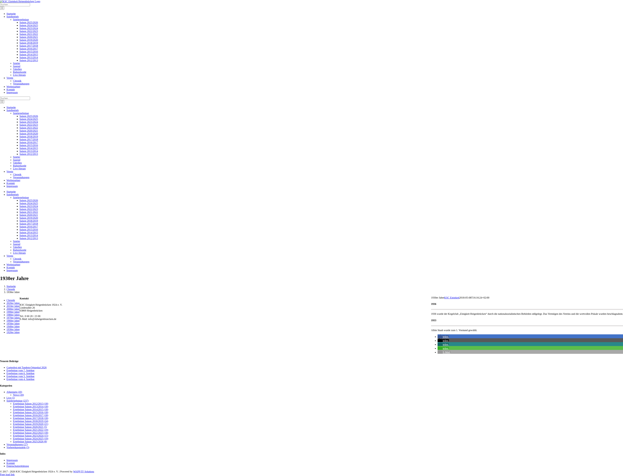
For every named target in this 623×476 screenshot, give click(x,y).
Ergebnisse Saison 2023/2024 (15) (30, 435)
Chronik (10, 300)
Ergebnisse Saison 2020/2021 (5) (30, 427)
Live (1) (10, 397)
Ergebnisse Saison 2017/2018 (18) (30, 418)
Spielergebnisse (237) (17, 400)
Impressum (12, 460)
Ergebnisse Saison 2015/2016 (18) (30, 412)
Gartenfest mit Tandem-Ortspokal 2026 (26, 367)
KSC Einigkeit (451, 297)
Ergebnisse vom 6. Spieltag (20, 373)
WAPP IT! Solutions (83, 471)
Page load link (7, 474)
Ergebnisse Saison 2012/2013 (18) (30, 403)
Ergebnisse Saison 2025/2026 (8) (30, 441)
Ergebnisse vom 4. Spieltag (20, 379)
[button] (443, 336)
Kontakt (10, 463)
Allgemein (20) (14, 392)
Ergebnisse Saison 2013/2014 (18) (30, 406)
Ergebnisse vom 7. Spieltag (20, 370)
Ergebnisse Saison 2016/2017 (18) (30, 415)
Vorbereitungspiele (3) (17, 447)
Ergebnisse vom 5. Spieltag (20, 376)
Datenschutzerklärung (17, 466)
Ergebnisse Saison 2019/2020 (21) (30, 424)
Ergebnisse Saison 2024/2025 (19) (30, 438)
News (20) (18, 395)
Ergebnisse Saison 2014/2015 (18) (30, 409)
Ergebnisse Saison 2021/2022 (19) (30, 430)
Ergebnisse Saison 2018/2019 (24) (30, 421)
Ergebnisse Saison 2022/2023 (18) (30, 432)
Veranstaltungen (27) (17, 444)
